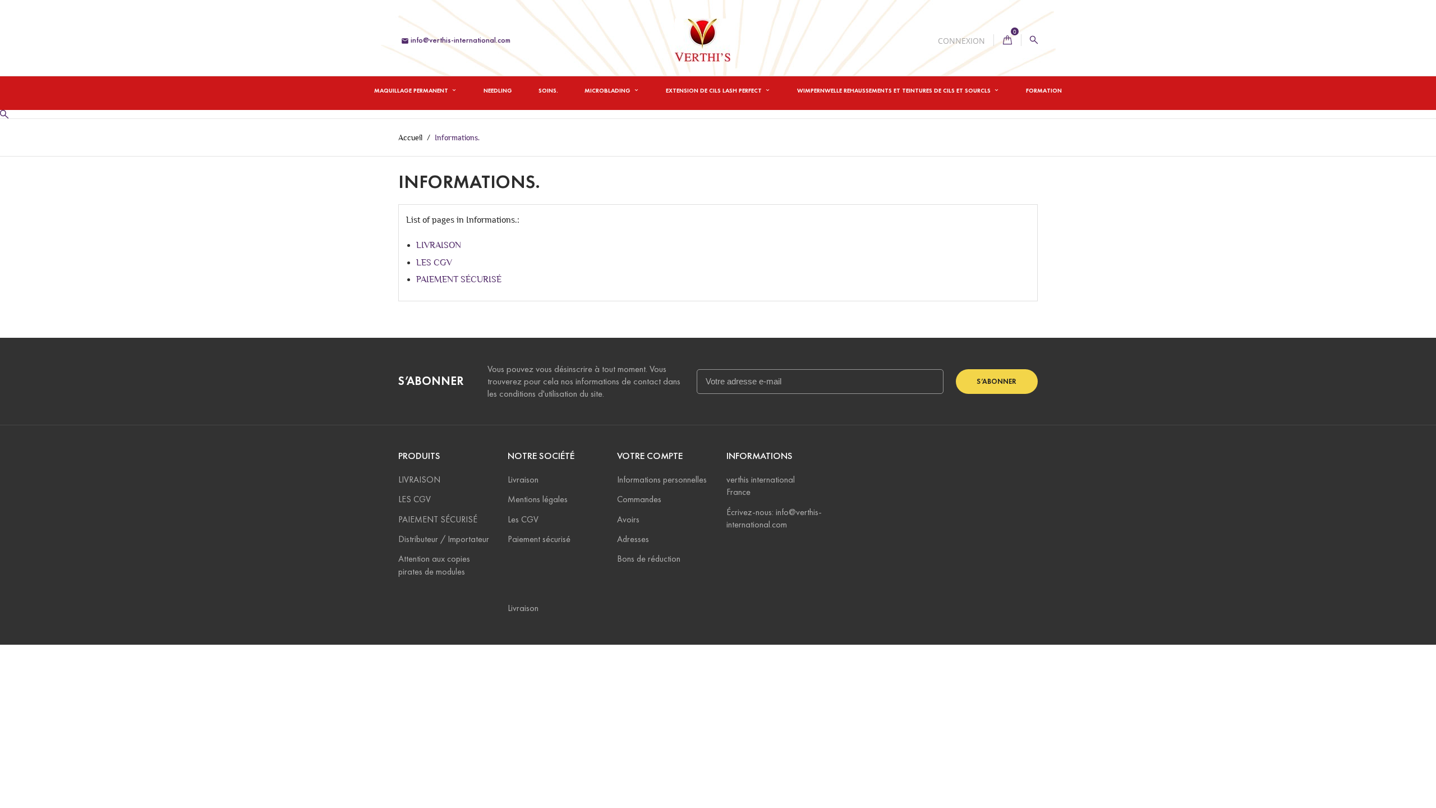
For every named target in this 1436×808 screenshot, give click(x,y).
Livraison (523, 479)
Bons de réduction (648, 558)
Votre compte (650, 456)
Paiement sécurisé (539, 539)
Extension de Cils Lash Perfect (714, 90)
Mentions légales (538, 499)
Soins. (548, 90)
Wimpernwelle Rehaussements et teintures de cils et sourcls (894, 90)
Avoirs (628, 519)
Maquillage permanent (412, 90)
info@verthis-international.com (455, 40)
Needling (498, 90)
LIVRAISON (438, 245)
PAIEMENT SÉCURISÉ (458, 279)
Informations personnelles (662, 479)
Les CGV (523, 519)
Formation (1044, 90)
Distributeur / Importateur (443, 539)
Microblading (608, 90)
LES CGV (434, 262)
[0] (1007, 40)
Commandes (639, 499)
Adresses (633, 539)
